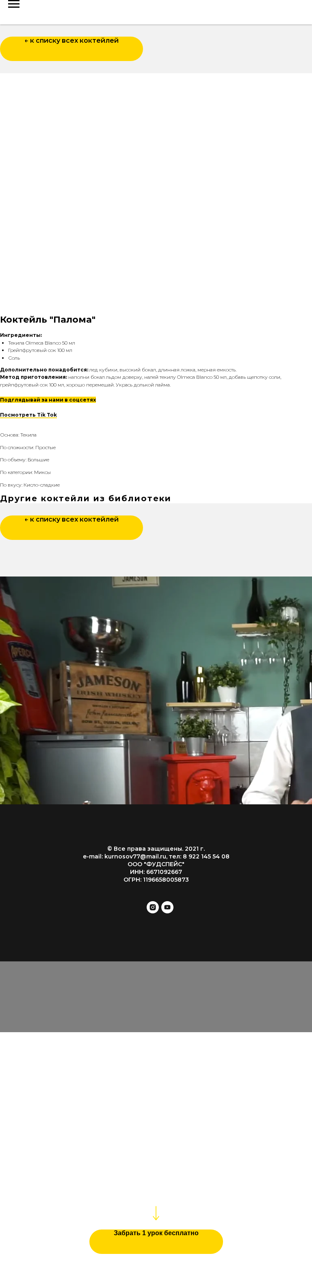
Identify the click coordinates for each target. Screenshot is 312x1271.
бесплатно (211, 1159)
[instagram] (153, 911)
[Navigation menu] (14, 4)
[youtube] (167, 911)
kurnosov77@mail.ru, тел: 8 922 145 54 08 (167, 856)
